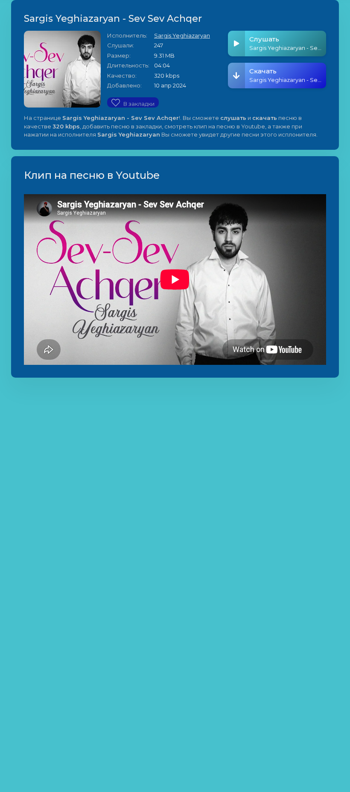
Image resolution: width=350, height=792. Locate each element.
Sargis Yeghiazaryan (182, 35)
